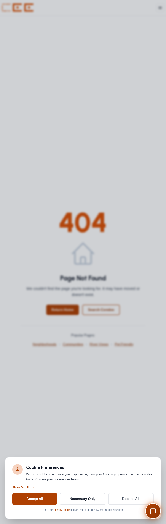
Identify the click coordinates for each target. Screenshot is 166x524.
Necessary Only (83, 499)
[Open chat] (153, 511)
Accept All (34, 499)
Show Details (21, 487)
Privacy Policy (61, 509)
